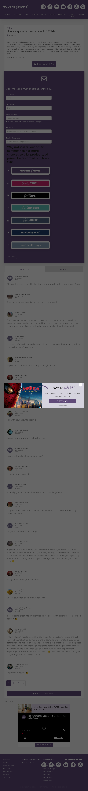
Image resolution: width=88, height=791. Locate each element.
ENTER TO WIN (62, 401)
